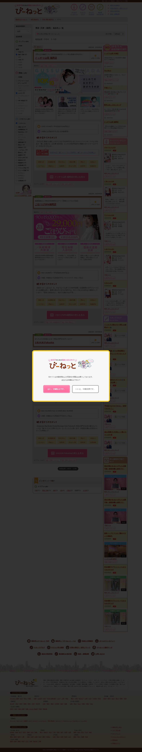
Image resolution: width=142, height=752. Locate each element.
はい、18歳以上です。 (57, 389)
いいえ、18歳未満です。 (85, 389)
